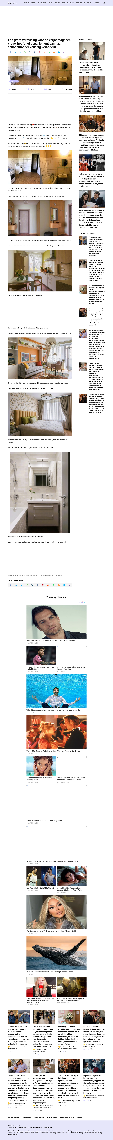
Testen (96, 3)
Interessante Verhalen (46, 575)
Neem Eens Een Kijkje (83, 3)
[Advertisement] (56, 23)
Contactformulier (37, 1128)
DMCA (29, 1128)
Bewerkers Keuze (29, 3)
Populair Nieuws (68, 3)
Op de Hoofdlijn (54, 3)
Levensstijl (59, 575)
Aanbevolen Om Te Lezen (17, 575)
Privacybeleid (12, 1128)
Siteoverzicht (48, 1128)
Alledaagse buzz (32, 575)
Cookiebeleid (22, 1128)
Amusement (42, 3)
